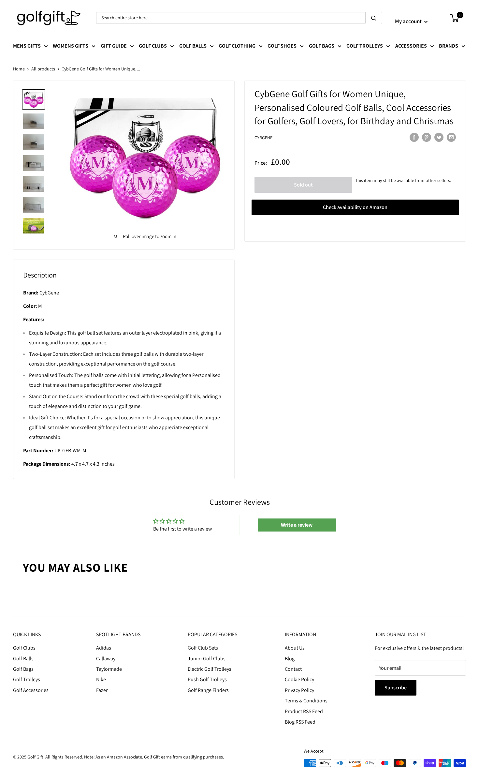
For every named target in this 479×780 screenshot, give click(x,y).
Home (19, 69)
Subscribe (396, 687)
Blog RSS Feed (300, 721)
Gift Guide (114, 46)
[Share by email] (451, 137)
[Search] (374, 17)
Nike (101, 679)
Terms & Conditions (306, 700)
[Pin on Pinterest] (426, 137)
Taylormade (109, 669)
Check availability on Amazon (355, 207)
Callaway (105, 658)
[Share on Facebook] (414, 137)
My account (409, 21)
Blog (290, 658)
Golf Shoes (282, 46)
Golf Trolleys (364, 46)
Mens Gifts (27, 46)
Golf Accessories (31, 690)
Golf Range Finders (208, 690)
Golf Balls (193, 46)
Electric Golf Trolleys (209, 669)
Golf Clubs (153, 46)
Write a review (296, 524)
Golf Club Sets (203, 647)
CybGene (263, 138)
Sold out (303, 184)
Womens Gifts (70, 46)
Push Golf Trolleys (207, 679)
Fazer (102, 690)
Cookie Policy (299, 679)
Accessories (411, 46)
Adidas (103, 647)
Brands (448, 46)
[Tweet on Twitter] (438, 137)
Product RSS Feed (304, 711)
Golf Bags (321, 46)
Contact (293, 669)
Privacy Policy (299, 690)
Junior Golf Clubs (206, 658)
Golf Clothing (237, 46)
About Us (295, 647)
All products (43, 69)
